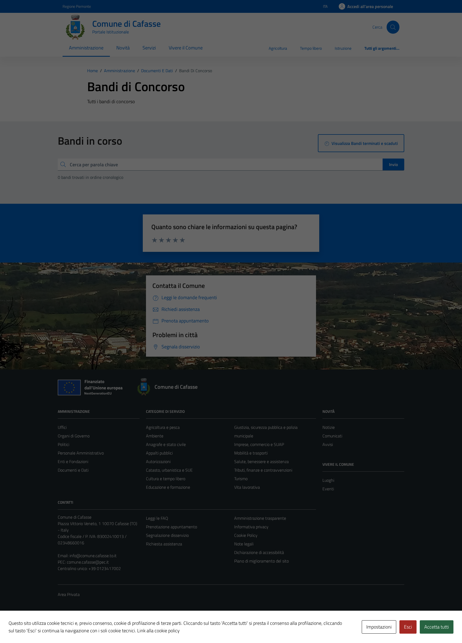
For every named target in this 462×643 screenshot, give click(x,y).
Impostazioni (379, 626)
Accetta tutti (436, 626)
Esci (408, 626)
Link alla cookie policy (158, 630)
